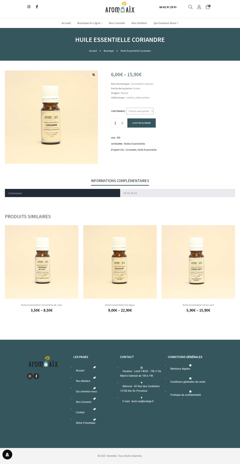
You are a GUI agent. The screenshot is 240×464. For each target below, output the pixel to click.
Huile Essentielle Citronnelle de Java (41, 304)
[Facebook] (37, 7)
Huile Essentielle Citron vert (198, 304)
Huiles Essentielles (134, 143)
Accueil (66, 23)
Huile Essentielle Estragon (120, 304)
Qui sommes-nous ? (166, 23)
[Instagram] (29, 7)
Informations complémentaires (120, 180)
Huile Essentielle (147, 149)
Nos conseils (117, 23)
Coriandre (131, 149)
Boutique (109, 50)
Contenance (118, 111)
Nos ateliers (139, 23)
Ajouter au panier (141, 123)
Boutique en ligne (88, 23)
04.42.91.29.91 (168, 7)
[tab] (120, 180)
